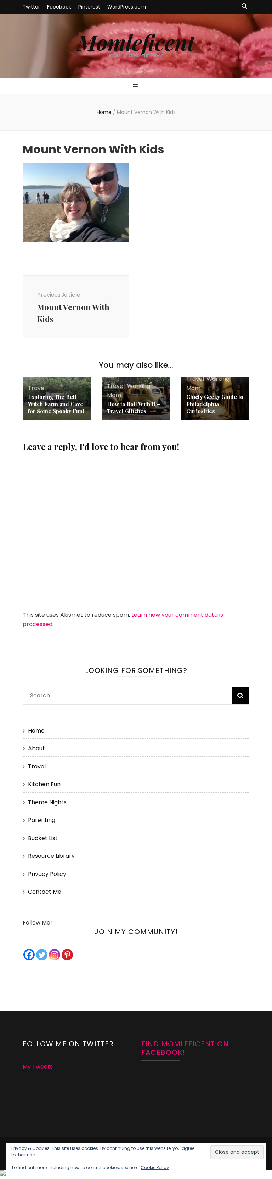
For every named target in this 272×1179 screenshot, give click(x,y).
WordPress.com (126, 6)
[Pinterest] (67, 954)
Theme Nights (47, 802)
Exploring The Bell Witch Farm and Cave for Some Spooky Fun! (56, 404)
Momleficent (136, 42)
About (36, 748)
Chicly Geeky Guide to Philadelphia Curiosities (214, 404)
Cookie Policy (155, 1167)
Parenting (41, 820)
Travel (37, 388)
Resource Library (51, 856)
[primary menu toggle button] (136, 87)
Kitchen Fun (44, 784)
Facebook (59, 6)
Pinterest (89, 6)
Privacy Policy (47, 874)
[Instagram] (54, 954)
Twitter (31, 6)
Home (36, 730)
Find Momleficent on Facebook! (185, 1048)
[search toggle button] (244, 6)
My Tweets (38, 1067)
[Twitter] (41, 954)
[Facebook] (29, 954)
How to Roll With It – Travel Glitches (133, 407)
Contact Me (44, 892)
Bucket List (43, 838)
